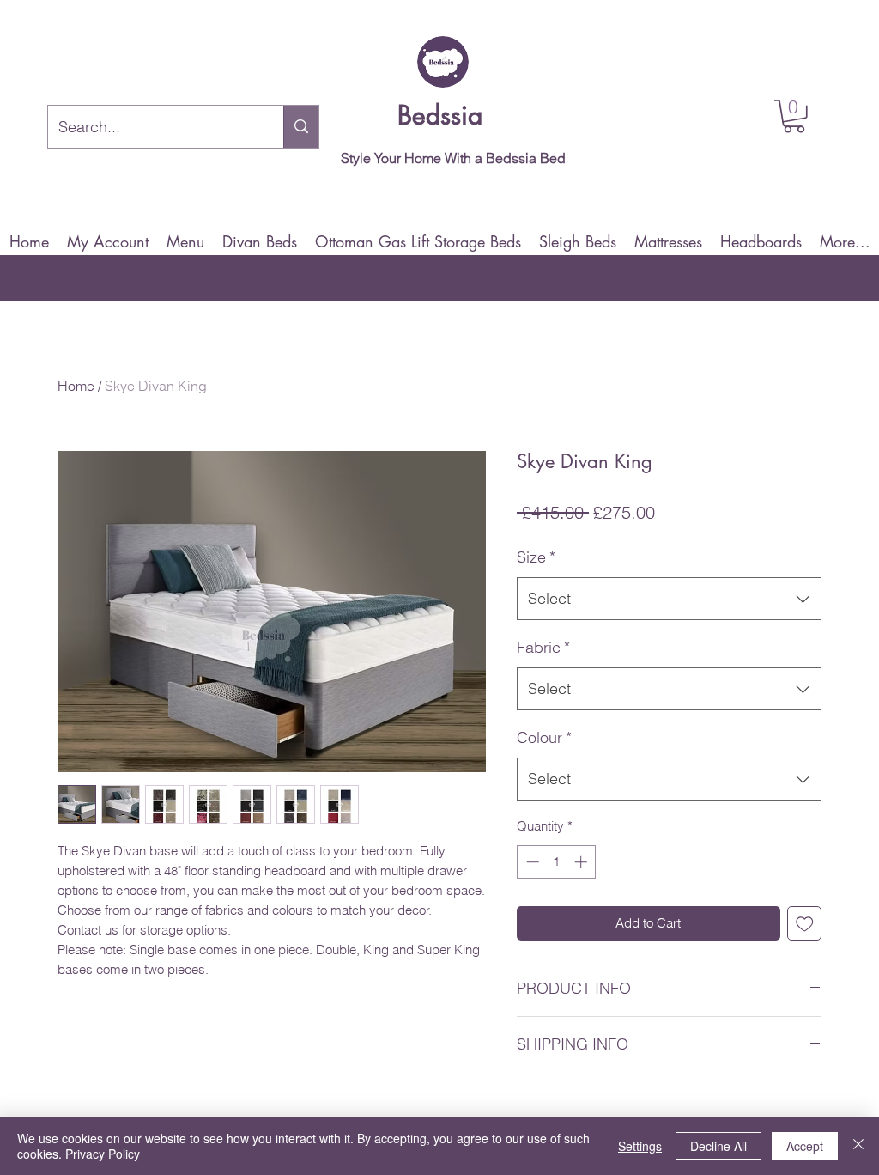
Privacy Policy (102, 1153)
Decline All (718, 1145)
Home (76, 385)
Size (536, 557)
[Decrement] (531, 862)
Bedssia (439, 115)
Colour (544, 737)
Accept (804, 1145)
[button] (794, 116)
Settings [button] (640, 1145)
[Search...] (300, 127)
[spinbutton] (557, 862)
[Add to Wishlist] (804, 923)
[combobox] (669, 598)
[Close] (858, 1145)
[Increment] (582, 862)
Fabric (543, 647)
